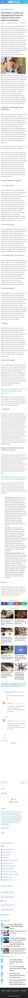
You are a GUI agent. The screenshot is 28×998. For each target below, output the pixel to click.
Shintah (15, 799)
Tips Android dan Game (7, 822)
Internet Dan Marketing (14, 814)
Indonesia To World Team (12, 691)
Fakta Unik (18, 812)
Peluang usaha (5, 817)
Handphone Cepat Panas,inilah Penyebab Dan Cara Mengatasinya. (17, 975)
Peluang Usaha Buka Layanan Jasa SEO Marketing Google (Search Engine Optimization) (13, 391)
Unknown (9, 703)
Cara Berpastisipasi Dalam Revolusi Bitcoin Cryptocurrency (20, 621)
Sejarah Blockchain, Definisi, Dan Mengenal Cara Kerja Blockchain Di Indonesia (21, 658)
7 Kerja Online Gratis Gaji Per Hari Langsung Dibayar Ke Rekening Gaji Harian (7, 622)
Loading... (3, 918)
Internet (4, 814)
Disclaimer (23, 990)
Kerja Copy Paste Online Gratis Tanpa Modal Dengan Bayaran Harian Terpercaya (7, 675)
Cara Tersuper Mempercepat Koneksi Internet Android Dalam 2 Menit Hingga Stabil (18, 951)
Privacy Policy (15, 990)
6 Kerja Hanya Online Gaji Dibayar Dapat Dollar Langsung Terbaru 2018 (7, 657)
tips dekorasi (5, 824)
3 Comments (23, 23)
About (3, 990)
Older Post (23, 782)
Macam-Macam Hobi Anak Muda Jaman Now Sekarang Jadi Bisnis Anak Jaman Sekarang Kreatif (7, 640)
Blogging (12, 812)
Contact (8, 990)
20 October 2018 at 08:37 (18, 703)
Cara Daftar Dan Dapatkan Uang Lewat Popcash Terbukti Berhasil (17, 968)
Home (4, 901)
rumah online (15, 802)
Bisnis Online (5, 812)
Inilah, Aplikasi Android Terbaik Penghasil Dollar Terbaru (16, 926)
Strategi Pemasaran (16, 819)
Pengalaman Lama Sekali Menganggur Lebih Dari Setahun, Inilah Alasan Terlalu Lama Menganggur (20, 675)
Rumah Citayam (5, 819)
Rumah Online (10, 843)
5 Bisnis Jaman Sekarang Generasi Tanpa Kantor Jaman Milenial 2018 (21, 638)
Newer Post (4, 782)
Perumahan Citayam (16, 817)
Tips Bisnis (16, 822)
